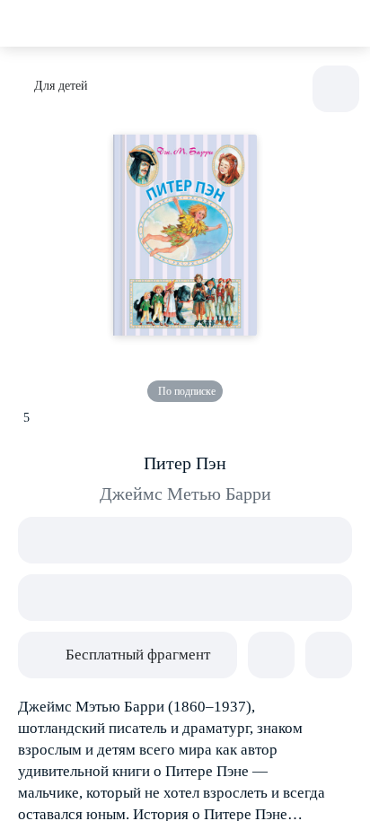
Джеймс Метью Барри (185, 493)
